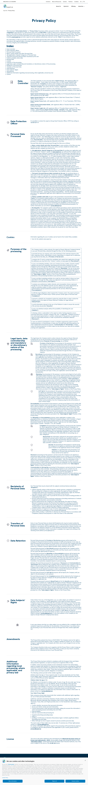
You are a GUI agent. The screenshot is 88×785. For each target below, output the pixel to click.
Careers (65, 1)
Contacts (76, 1)
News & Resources (56, 1)
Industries (80, 6)
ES (81, 1)
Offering (73, 6)
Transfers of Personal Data (14, 67)
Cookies (9, 61)
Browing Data (10, 59)
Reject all (54, 781)
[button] (85, 760)
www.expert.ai (16, 37)
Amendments (10, 71)
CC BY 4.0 (52, 743)
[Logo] (8, 6)
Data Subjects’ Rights (12, 70)
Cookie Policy (5, 777)
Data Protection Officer (13, 50)
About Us (58, 6)
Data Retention (11, 68)
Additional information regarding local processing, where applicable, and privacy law (30, 73)
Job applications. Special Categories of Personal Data (21, 55)
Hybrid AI (66, 6)
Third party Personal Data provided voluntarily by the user (23, 56)
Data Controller (11, 49)
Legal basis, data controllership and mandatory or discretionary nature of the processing (31, 64)
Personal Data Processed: (14, 52)
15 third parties (11, 764)
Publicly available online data (15, 58)
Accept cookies (75, 781)
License (9, 74)
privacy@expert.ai (56, 205)
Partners (70, 1)
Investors (48, 1)
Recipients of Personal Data (14, 65)
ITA (84, 1)
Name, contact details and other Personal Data (19, 53)
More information (13, 781)
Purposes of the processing (14, 62)
